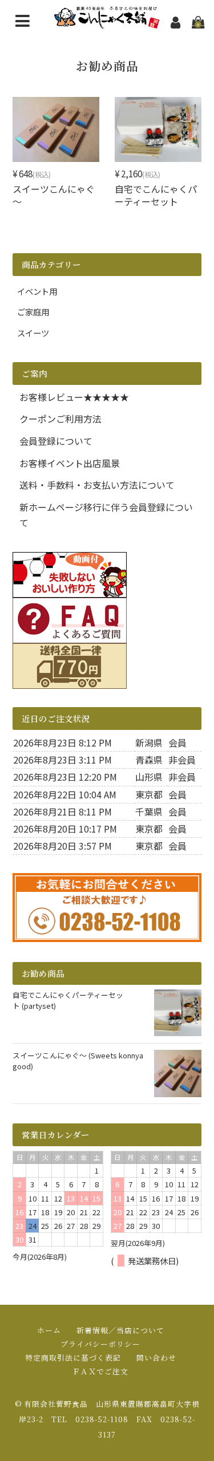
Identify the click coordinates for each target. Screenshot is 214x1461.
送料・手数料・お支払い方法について (97, 485)
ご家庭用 (33, 312)
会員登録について (55, 441)
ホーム (49, 1330)
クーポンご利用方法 (60, 418)
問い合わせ (156, 1357)
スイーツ (33, 333)
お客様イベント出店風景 (69, 463)
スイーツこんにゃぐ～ (54, 195)
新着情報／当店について (120, 1330)
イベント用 (37, 291)
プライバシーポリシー (100, 1343)
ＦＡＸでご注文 (100, 1371)
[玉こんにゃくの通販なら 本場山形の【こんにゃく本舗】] (107, 21)
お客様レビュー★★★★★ (74, 397)
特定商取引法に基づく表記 (73, 1357)
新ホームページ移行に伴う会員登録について (106, 514)
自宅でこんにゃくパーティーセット (156, 195)
